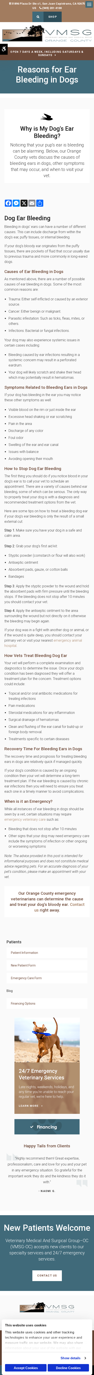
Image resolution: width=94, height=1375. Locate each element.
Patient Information (24, 952)
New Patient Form (23, 965)
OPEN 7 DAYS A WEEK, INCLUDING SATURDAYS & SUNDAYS (47, 53)
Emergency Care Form (26, 978)
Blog (10, 991)
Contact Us (47, 1275)
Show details (70, 1358)
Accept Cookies (26, 1368)
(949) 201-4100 (52, 8)
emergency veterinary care (25, 819)
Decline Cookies (68, 1368)
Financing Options (23, 1003)
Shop (52, 16)
